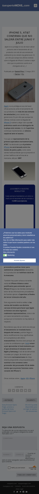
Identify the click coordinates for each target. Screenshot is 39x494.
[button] (5, 255)
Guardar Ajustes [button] (19, 260)
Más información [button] (9, 252)
